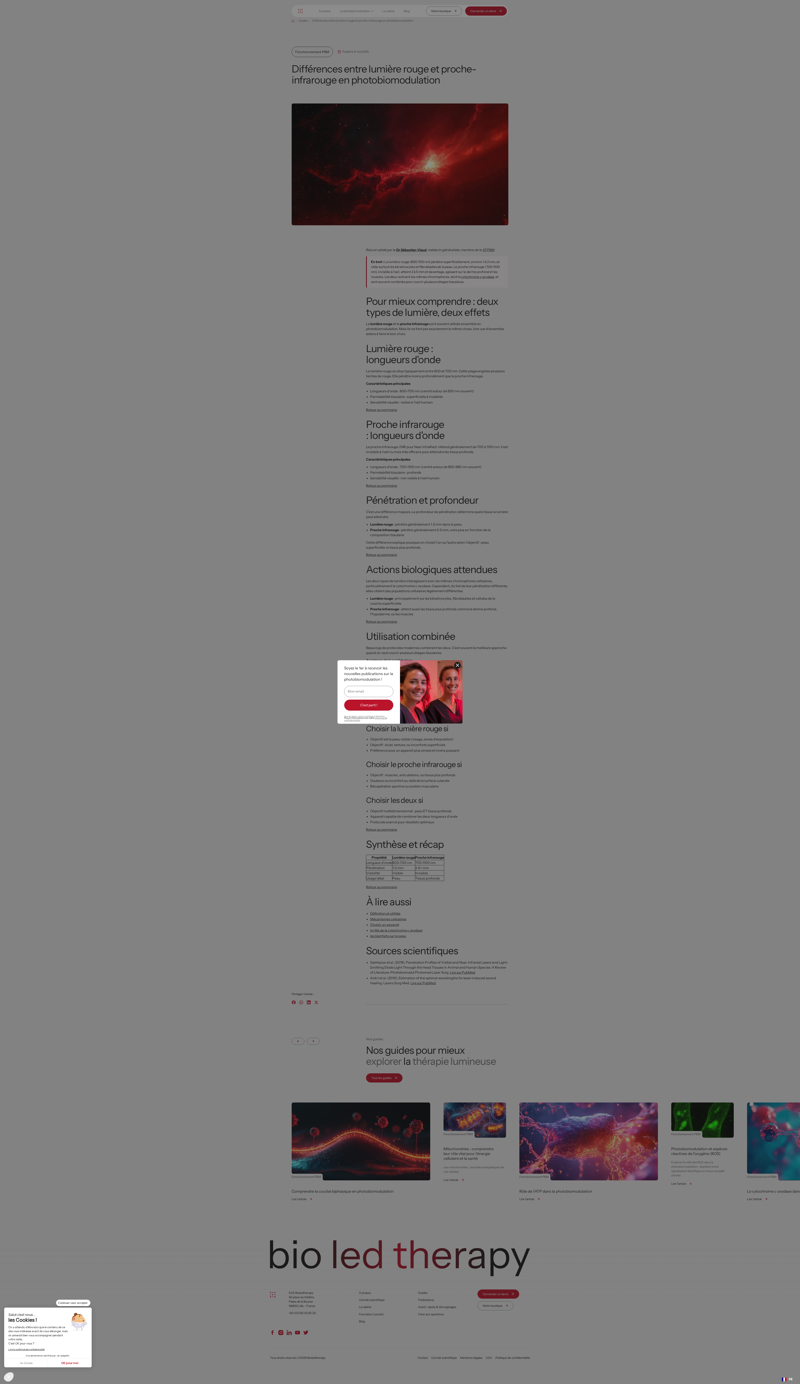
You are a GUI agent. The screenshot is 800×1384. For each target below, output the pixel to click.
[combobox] (787, 1379)
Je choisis (26, 1363)
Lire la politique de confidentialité (26, 1349)
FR (790, 1379)
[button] (9, 1377)
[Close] (457, 665)
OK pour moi (69, 1363)
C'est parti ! (368, 705)
